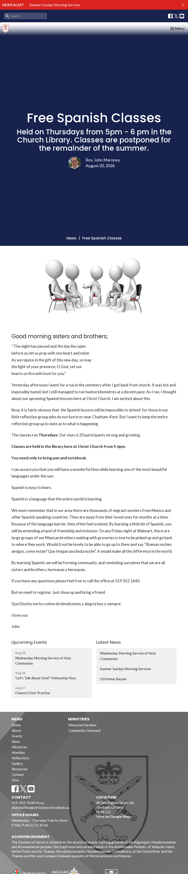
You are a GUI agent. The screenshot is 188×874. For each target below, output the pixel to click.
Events (17, 736)
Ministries (19, 747)
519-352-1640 (23, 803)
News (71, 238)
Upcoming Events (29, 642)
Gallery (17, 763)
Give (15, 780)
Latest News (108, 642)
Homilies (18, 752)
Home (16, 725)
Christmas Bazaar (113, 679)
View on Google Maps (113, 816)
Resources (20, 769)
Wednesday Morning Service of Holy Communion (128, 655)
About (16, 730)
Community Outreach (84, 730)
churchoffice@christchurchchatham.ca (40, 807)
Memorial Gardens (82, 725)
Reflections (20, 758)
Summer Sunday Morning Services (54, 5)
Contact (18, 774)
